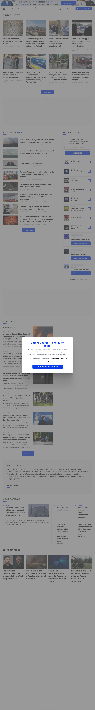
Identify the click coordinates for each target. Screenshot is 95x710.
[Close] (69, 339)
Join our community (47, 367)
